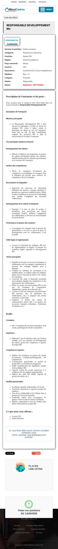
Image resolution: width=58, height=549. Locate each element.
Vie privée (32, 2)
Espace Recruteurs (23, 533)
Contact (39, 533)
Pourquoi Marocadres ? (35, 525)
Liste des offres (10, 17)
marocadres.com (31, 545)
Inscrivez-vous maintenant (30, 435)
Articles (14, 2)
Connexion (42, 2)
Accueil (17, 525)
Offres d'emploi (19, 529)
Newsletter (22, 2)
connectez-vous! (29, 433)
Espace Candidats (38, 529)
